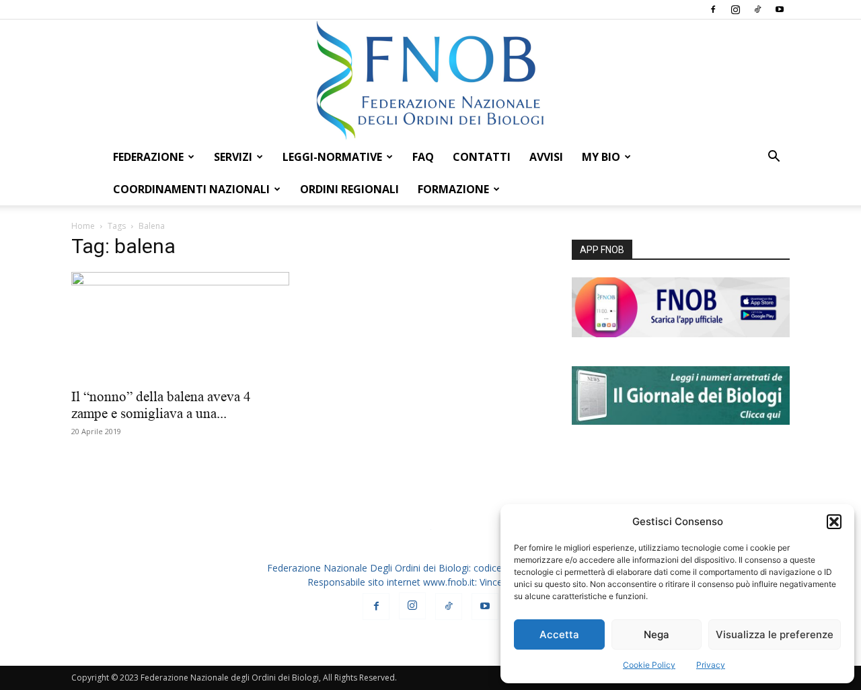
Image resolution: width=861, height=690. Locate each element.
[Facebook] (713, 9)
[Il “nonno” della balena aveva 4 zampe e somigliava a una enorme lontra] (180, 326)
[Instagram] (735, 9)
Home (83, 226)
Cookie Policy (649, 665)
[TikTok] (757, 9)
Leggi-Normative (332, 156)
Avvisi (546, 156)
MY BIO (601, 156)
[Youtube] (780, 9)
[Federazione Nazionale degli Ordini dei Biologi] (430, 80)
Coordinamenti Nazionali (191, 189)
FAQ (423, 156)
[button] (834, 521)
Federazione (148, 156)
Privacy (710, 665)
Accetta (559, 634)
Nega (656, 634)
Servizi (233, 156)
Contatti (482, 156)
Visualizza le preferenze (774, 634)
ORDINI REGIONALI (349, 189)
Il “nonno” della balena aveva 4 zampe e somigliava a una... (161, 404)
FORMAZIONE (453, 189)
